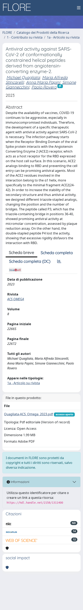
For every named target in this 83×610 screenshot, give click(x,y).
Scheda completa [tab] (57, 252)
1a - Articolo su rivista (63, 37)
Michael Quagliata (23, 77)
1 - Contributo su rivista (25, 37)
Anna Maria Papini (43, 82)
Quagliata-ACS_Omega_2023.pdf (28, 414)
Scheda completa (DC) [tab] (29, 261)
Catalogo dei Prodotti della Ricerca (43, 32)
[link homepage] (18, 7)
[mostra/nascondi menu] (79, 8)
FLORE (7, 32)
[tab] (59, 261)
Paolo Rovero (44, 87)
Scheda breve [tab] (21, 252)
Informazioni (19, 482)
